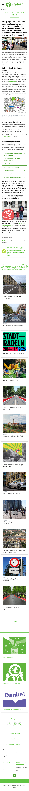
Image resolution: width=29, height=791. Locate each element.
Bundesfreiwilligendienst (21, 767)
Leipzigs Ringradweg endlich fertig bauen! (13, 437)
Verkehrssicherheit (8, 269)
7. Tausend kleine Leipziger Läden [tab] (12, 177)
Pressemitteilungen (23, 782)
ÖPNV (24, 269)
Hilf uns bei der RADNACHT (11, 381)
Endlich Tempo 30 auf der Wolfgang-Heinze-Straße (14, 465)
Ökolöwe (5, 750)
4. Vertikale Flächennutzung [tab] (11, 167)
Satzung (4, 753)
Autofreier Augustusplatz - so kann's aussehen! (14, 522)
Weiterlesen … (17, 289)
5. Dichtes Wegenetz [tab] (9, 170)
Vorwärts (24, 615)
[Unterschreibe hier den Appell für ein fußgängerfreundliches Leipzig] (14, 210)
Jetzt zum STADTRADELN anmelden (13, 354)
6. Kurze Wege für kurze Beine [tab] (11, 174)
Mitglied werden (6, 769)
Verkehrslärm (23, 268)
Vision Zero (18, 269)
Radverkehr (18, 266)
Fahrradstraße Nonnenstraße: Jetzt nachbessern (13, 326)
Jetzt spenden (8, 657)
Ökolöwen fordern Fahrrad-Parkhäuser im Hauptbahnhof (14, 551)
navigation (3, 3)
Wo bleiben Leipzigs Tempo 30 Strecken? (12, 580)
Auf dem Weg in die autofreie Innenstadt (11, 494)
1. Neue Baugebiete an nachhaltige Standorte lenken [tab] (13, 154)
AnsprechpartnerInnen (8, 756)
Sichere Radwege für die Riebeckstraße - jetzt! (13, 408)
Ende (15, 621)
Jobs (17, 770)
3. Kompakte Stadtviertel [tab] (10, 163)
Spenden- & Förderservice (13, 710)
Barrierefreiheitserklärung (8, 782)
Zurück (4, 261)
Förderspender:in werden (13, 683)
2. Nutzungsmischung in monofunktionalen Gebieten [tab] (13, 159)
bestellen (15, 739)
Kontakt (14, 779)
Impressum (7, 779)
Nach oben (14, 775)
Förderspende (19, 753)
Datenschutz (21, 779)
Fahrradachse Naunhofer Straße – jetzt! (13, 608)
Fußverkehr (5, 265)
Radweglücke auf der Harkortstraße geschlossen (13, 297)
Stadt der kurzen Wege (14, 267)
